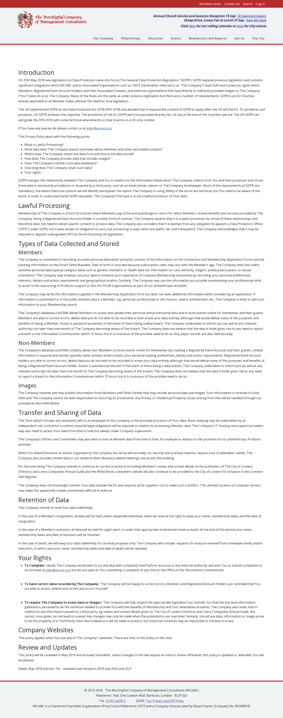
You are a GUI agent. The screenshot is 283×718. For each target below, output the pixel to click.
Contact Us (232, 4)
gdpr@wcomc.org (99, 128)
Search (248, 4)
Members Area (210, 4)
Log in (260, 4)
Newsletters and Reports (208, 38)
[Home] (53, 19)
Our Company (103, 38)
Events (176, 38)
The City (258, 38)
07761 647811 (116, 701)
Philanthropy (131, 38)
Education (155, 38)
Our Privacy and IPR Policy (165, 701)
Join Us (239, 38)
